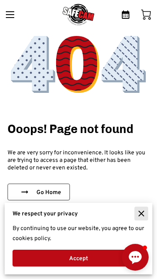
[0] (146, 15)
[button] (135, 257)
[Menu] (10, 15)
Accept (78, 258)
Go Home (48, 192)
